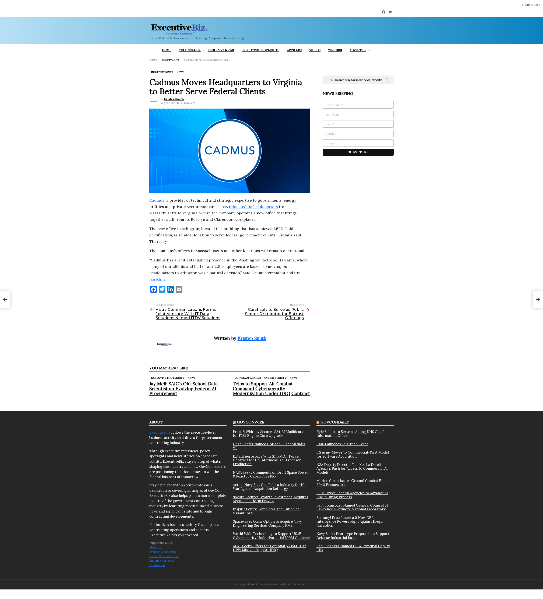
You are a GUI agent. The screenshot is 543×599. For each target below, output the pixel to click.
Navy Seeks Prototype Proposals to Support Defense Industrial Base (352, 536)
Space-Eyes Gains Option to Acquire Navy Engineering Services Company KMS (267, 523)
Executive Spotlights (260, 50)
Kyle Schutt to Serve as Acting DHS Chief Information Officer (349, 434)
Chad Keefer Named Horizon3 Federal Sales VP (269, 446)
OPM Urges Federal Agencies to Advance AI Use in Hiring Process (352, 495)
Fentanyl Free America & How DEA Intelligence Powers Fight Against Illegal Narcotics (349, 521)
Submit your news (162, 561)
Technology (190, 50)
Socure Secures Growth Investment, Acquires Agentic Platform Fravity (270, 499)
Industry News (221, 50)
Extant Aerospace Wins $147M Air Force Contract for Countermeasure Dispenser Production (267, 460)
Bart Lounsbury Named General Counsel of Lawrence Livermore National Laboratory (352, 507)
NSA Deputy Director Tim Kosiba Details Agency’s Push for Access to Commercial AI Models (352, 468)
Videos (314, 50)
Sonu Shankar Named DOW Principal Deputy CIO (353, 548)
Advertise (358, 50)
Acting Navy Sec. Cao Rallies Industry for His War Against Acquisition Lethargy (269, 487)
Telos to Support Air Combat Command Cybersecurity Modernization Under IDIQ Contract (271, 388)
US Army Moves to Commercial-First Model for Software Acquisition (352, 454)
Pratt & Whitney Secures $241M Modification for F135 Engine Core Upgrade (269, 434)
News (191, 377)
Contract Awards (248, 377)
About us (155, 547)
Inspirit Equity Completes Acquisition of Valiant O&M (266, 511)
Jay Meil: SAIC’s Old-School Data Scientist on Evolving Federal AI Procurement (183, 388)
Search (387, 81)
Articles (294, 50)
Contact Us (157, 565)
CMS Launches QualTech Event (342, 444)
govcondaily (334, 422)
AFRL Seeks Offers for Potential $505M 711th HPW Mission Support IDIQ (269, 548)
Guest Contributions (164, 556)
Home (166, 50)
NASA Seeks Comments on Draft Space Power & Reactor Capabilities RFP (270, 474)
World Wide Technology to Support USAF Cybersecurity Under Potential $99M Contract (271, 536)
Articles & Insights (162, 552)
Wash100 (335, 50)
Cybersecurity (275, 377)
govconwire (250, 422)
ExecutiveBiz (159, 432)
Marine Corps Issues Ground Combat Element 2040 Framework (354, 483)
